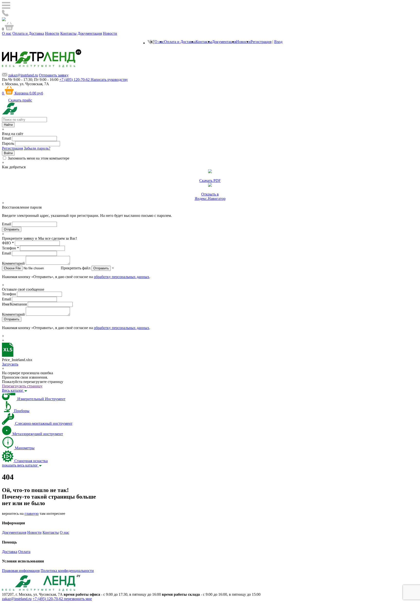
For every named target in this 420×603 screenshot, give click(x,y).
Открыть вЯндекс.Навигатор (210, 196)
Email (6, 138)
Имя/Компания (14, 304)
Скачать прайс (20, 100)
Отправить (101, 268)
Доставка (9, 552)
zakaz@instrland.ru (23, 75)
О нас (6, 33)
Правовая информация (21, 571)
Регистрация (261, 42)
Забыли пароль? (37, 148)
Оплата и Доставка (28, 33)
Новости (52, 33)
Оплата (24, 552)
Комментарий (13, 263)
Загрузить (10, 364)
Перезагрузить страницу (22, 386)
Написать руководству (109, 79)
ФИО (8, 243)
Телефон (10, 248)
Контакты (68, 33)
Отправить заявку (54, 75)
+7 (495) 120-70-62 (48, 599)
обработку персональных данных (121, 277)
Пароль (8, 143)
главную (32, 513)
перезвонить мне (78, 599)
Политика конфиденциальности (67, 571)
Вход (278, 42)
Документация (90, 33)
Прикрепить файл (75, 268)
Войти (8, 153)
